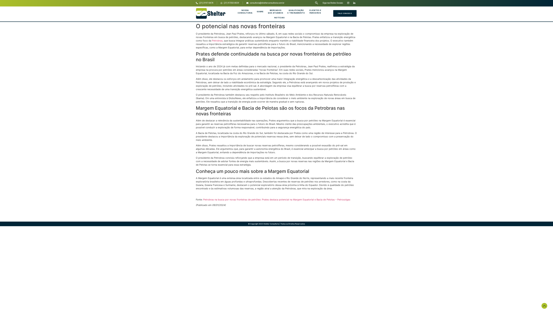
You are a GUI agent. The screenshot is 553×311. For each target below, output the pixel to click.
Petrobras (217, 40)
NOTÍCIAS (279, 18)
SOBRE (260, 12)
